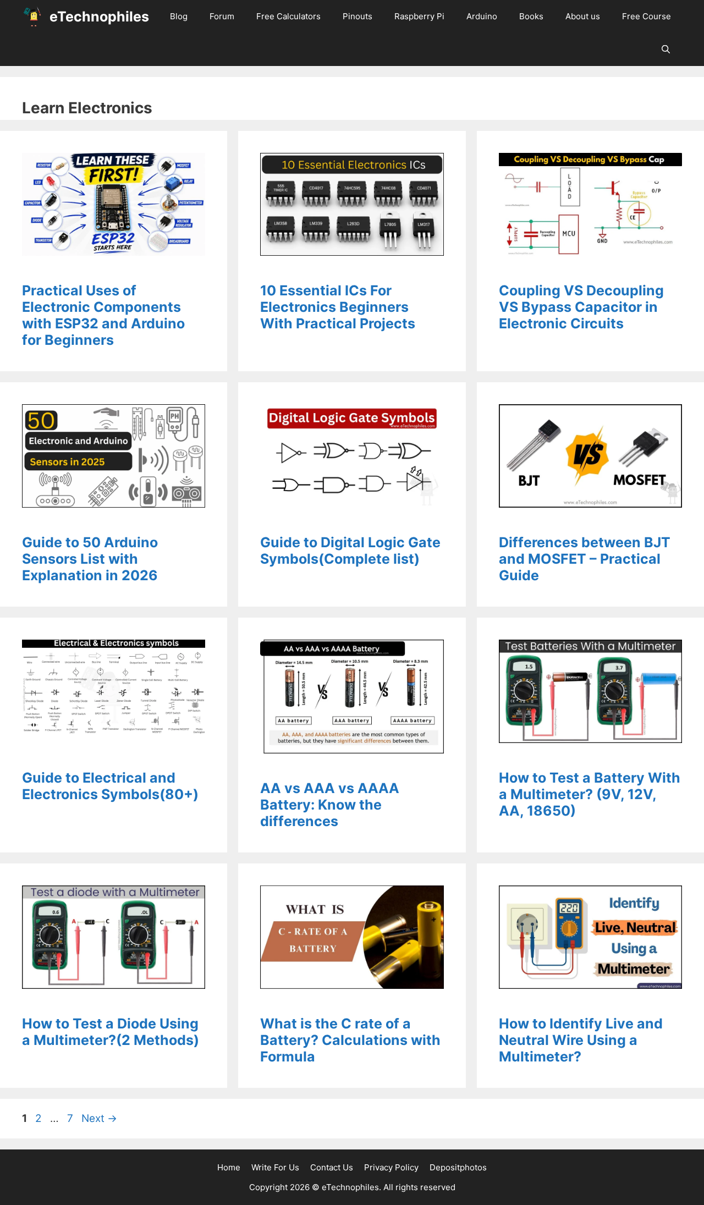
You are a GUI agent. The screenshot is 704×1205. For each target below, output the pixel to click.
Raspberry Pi (419, 16)
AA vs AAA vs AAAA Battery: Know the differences (329, 804)
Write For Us (275, 1167)
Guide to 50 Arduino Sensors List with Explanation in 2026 (90, 559)
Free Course (646, 16)
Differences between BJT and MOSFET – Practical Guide (584, 559)
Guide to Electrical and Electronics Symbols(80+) (110, 785)
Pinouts (357, 16)
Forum (222, 16)
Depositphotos (458, 1167)
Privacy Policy (391, 1167)
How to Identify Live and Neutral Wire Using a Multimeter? (581, 1040)
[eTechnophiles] (33, 16)
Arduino (481, 16)
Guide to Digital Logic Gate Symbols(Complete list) (350, 550)
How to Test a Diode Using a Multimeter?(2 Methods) (110, 1031)
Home (228, 1167)
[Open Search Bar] (666, 49)
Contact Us (331, 1167)
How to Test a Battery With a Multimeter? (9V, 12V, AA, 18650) (589, 794)
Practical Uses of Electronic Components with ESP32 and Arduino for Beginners (103, 315)
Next (99, 1118)
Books (531, 16)
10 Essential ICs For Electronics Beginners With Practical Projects (337, 307)
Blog (179, 16)
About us (582, 16)
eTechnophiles (99, 16)
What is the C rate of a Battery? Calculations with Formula (350, 1040)
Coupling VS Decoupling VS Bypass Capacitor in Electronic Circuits (581, 307)
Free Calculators (288, 16)
